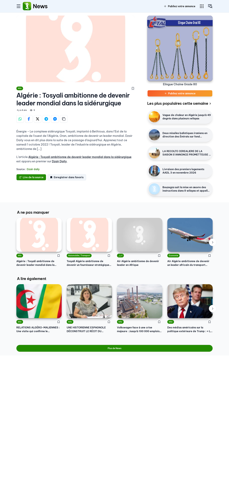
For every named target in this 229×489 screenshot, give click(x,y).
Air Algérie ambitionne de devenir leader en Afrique (138, 263)
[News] (27, 6)
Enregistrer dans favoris (68, 177)
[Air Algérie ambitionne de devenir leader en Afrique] (139, 235)
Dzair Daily (59, 161)
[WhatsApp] (20, 119)
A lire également (31, 278)
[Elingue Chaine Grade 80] (180, 48)
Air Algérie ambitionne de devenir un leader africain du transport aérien (188, 263)
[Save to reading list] (132, 88)
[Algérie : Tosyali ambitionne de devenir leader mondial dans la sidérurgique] (39, 235)
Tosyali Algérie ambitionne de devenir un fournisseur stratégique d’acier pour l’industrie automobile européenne (88, 263)
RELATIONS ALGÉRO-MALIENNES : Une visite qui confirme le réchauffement (38, 329)
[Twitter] (37, 119)
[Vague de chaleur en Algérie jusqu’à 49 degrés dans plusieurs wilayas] (154, 116)
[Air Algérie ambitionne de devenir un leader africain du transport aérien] (190, 235)
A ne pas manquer (33, 212)
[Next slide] (212, 242)
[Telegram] (46, 119)
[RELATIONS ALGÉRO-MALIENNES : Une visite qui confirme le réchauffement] (39, 301)
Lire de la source (33, 177)
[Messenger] (55, 119)
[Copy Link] (63, 119)
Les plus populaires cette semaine (177, 103)
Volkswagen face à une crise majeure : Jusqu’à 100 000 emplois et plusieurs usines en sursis (138, 329)
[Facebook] (29, 119)
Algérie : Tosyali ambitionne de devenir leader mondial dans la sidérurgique (79, 157)
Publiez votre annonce (181, 6)
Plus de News (114, 348)
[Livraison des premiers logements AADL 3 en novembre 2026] (154, 170)
